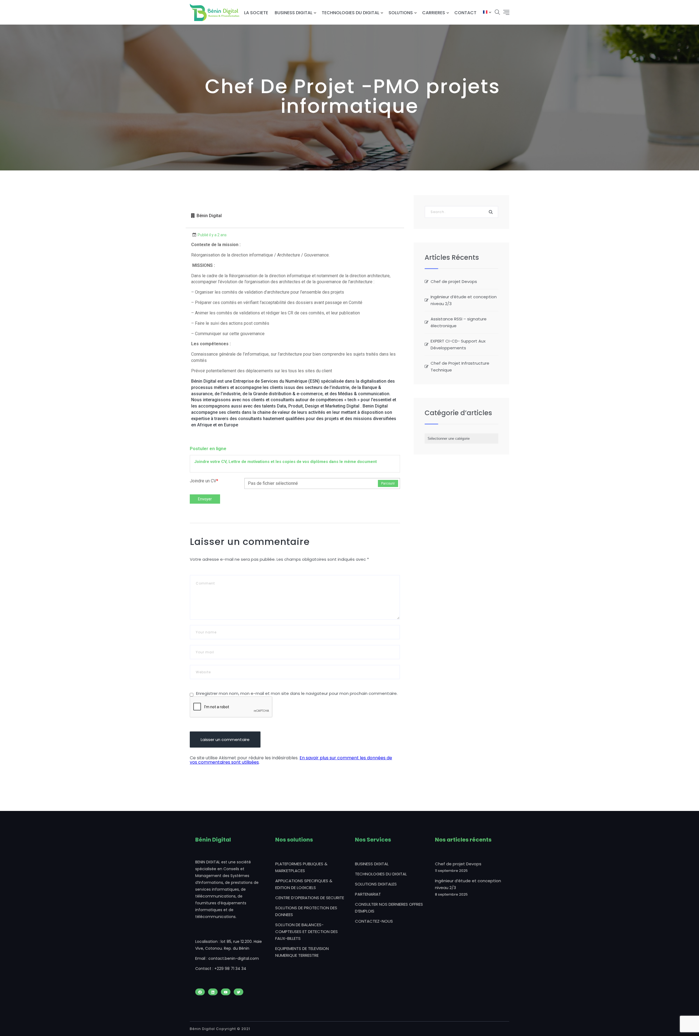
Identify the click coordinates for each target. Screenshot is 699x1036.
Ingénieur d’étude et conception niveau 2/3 (464, 300)
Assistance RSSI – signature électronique (459, 322)
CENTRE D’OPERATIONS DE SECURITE (309, 898)
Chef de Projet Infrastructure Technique (460, 366)
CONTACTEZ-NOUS (374, 921)
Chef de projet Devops (454, 281)
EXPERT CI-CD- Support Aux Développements (458, 344)
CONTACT (465, 13)
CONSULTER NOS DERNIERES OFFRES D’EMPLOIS (389, 907)
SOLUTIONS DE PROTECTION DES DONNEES (306, 911)
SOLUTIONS (401, 13)
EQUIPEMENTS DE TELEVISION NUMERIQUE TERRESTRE (302, 952)
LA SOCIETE (256, 13)
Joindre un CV (204, 480)
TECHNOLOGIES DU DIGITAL (350, 13)
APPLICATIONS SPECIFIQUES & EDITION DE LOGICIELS (303, 884)
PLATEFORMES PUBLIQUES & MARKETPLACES (301, 867)
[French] (485, 13)
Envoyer (205, 499)
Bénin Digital (209, 215)
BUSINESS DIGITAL (293, 13)
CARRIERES (433, 13)
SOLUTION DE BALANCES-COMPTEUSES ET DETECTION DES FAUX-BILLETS (306, 931)
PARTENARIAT (368, 894)
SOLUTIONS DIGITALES (376, 884)
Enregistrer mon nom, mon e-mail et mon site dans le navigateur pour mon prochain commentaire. (297, 693)
